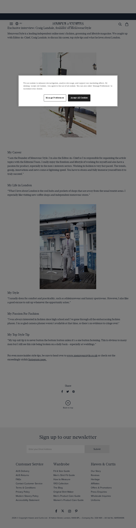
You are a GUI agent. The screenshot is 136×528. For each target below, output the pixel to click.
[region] (68, 90)
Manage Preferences (55, 98)
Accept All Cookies (79, 98)
